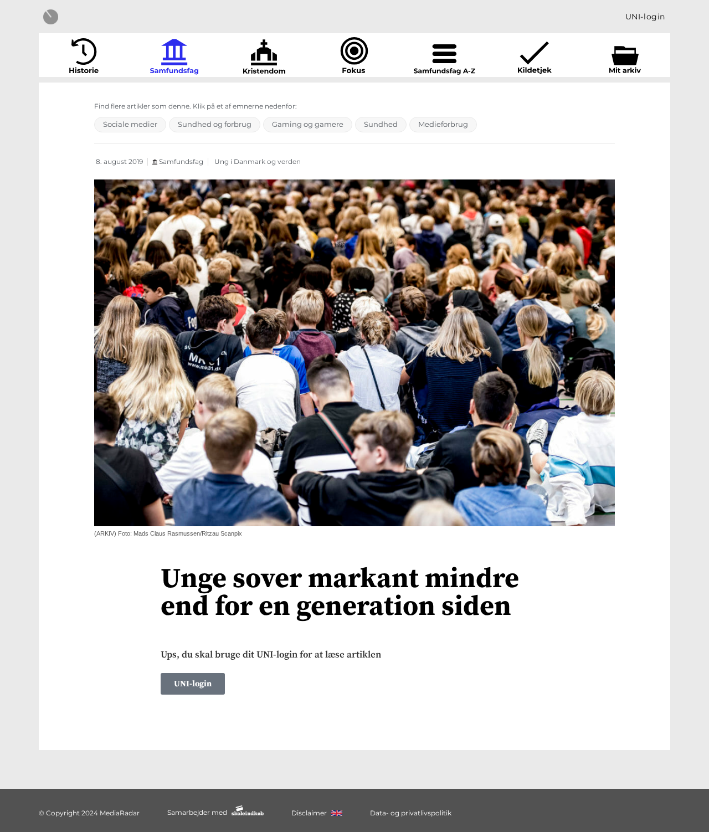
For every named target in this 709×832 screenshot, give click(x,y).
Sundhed (381, 124)
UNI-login (645, 17)
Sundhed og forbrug (214, 124)
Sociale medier (130, 124)
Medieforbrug (443, 124)
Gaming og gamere (307, 124)
